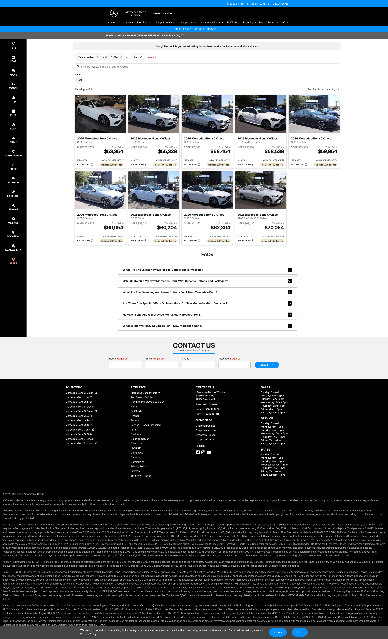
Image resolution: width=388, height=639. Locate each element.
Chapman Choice (205, 425)
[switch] (79, 79)
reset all (151, 57)
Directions (136, 443)
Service (135, 420)
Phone (185, 358)
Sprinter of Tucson (141, 475)
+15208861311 (211, 404)
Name (119, 358)
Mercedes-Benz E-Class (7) (81, 406)
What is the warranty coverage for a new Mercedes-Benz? (162, 325)
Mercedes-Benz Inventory (145, 392)
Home (111, 22)
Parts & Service (267, 22)
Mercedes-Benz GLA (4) (79, 415)
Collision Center (140, 438)
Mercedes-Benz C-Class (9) (81, 392)
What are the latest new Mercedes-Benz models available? (163, 269)
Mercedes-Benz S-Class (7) (81, 438)
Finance (135, 415)
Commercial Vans (211, 22)
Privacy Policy (139, 466)
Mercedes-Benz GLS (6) (79, 434)
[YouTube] (208, 452)
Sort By (312, 89)
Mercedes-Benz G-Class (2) (81, 411)
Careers (135, 457)
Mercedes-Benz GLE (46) (79, 429)
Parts (133, 429)
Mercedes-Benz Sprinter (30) (81, 443)
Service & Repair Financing (146, 424)
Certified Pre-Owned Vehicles (147, 401)
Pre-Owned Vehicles (142, 397)
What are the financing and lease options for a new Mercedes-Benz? (170, 292)
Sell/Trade (232, 22)
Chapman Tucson (206, 434)
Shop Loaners (189, 22)
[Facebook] (197, 452)
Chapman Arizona (206, 430)
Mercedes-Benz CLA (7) (79, 397)
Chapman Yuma (205, 439)
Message (230, 358)
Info (284, 22)
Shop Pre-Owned (165, 22)
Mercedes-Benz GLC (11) (79, 424)
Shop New (125, 22)
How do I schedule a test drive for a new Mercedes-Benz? (162, 314)
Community (137, 461)
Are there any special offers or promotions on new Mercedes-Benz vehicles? (175, 303)
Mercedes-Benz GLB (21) (79, 420)
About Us (136, 447)
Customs (136, 434)
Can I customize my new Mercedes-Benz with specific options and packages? (175, 281)
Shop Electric (143, 22)
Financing (248, 22)
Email (155, 358)
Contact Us (137, 452)
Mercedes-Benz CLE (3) (79, 401)
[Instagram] (203, 452)
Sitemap (135, 470)
